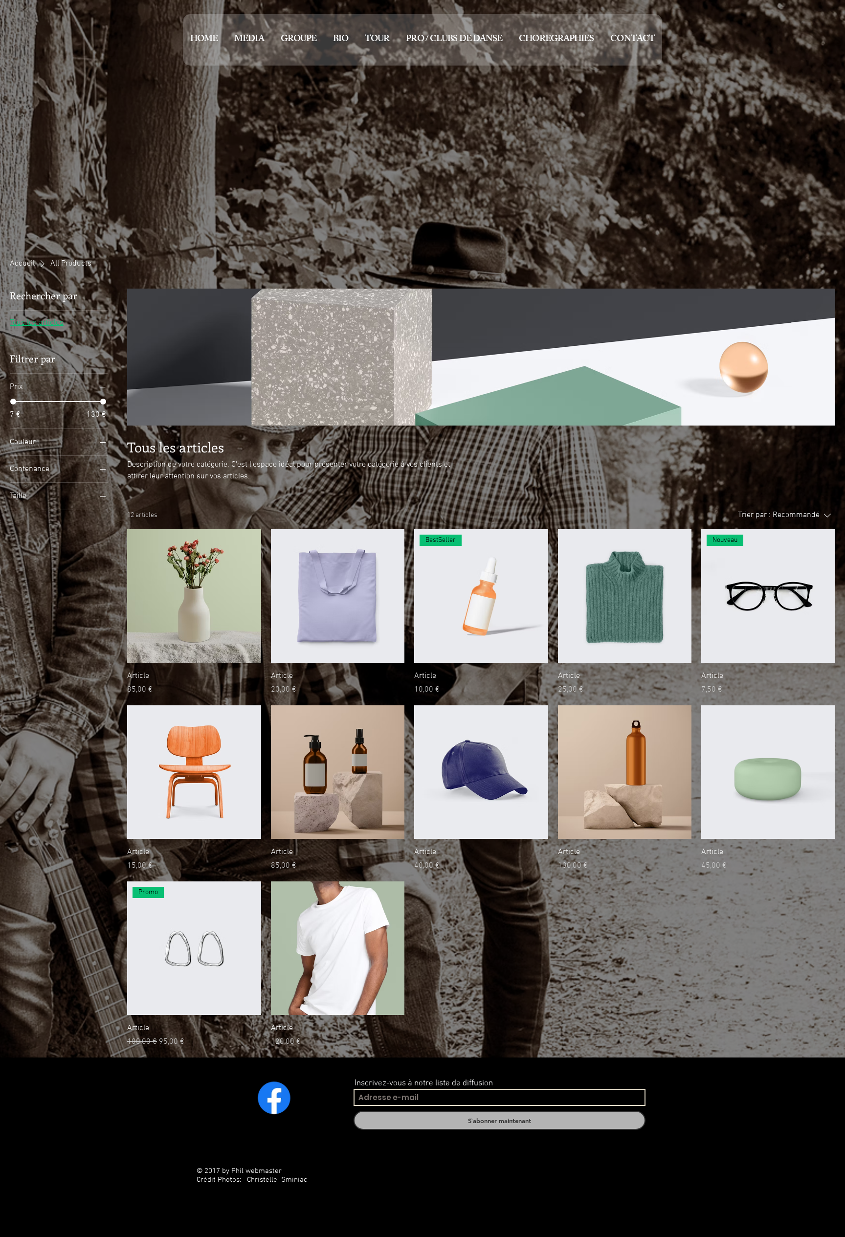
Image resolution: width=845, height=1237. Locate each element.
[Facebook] (274, 1098)
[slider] (13, 401)
